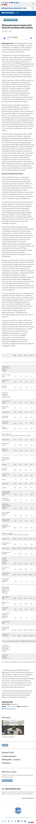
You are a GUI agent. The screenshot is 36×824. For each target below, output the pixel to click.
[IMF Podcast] (14, 2)
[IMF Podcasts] (22, 821)
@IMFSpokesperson (10, 709)
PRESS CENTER (6, 780)
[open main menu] (33, 4)
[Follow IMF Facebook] (3, 2)
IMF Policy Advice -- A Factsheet (11, 759)
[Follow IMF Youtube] (12, 2)
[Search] (33, 8)
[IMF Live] (31, 821)
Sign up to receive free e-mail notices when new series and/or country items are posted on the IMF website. (18, 793)
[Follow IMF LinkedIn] (5, 2)
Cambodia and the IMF (8, 756)
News (4, 745)
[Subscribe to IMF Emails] (16, 2)
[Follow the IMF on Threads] (9, 2)
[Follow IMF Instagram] (7, 2)
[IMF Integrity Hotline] (18, 2)
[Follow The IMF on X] (2, 2)
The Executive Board (8, 737)
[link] (5, 20)
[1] (20, 47)
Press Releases (6, 763)
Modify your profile (27, 798)
